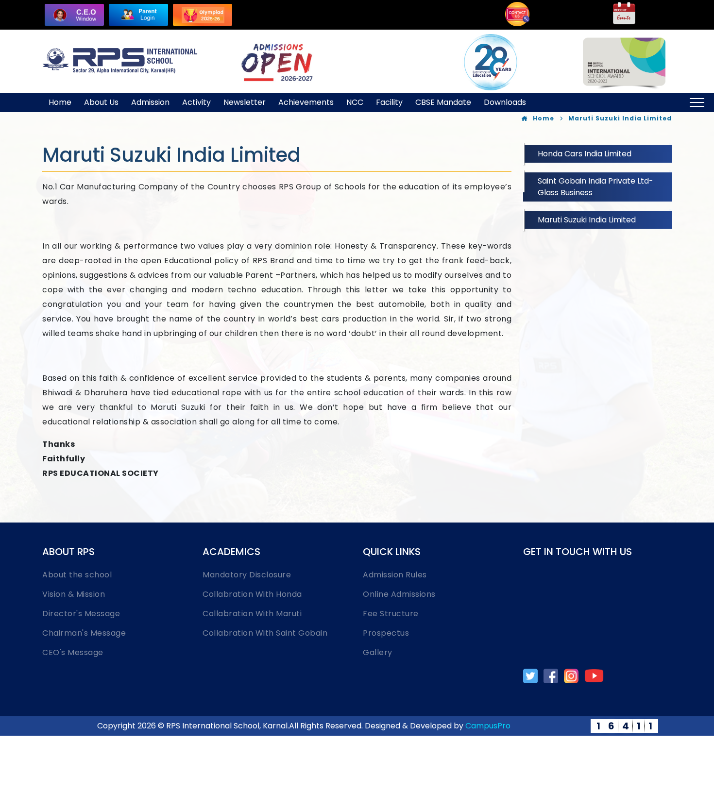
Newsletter (244, 102)
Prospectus (386, 633)
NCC (354, 102)
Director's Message (81, 613)
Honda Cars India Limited (584, 153)
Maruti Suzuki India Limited (587, 219)
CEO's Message (72, 652)
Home (60, 102)
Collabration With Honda (252, 594)
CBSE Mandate (443, 102)
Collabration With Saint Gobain (265, 633)
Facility (389, 102)
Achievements (306, 102)
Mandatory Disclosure (247, 574)
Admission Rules (395, 574)
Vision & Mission (73, 594)
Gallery (377, 652)
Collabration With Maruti (252, 613)
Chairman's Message (84, 633)
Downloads (505, 102)
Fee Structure (391, 613)
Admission (150, 102)
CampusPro (487, 725)
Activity (196, 102)
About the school (77, 574)
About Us (101, 102)
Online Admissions (399, 594)
